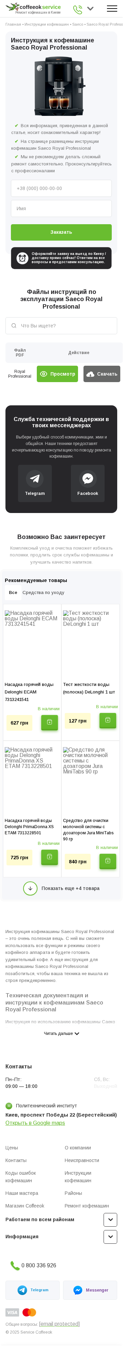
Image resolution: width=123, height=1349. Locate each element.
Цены (11, 1147)
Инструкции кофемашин (47, 24)
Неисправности (82, 1160)
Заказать (61, 232)
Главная (13, 24)
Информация (22, 1236)
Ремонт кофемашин (87, 1206)
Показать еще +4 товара (70, 888)
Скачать (107, 374)
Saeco (77, 24)
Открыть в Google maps (35, 1123)
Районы (73, 1193)
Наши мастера (21, 1193)
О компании (78, 1147)
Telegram (39, 1290)
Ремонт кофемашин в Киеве (38, 12)
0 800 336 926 (78, 9)
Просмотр (62, 374)
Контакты (16, 1160)
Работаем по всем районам (39, 1219)
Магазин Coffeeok (24, 1206)
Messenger (97, 1290)
